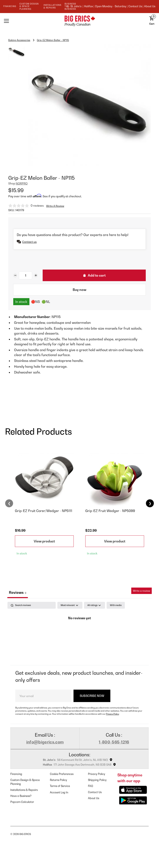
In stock (21, 302)
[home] (79, 21)
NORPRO (22, 183)
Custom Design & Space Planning (25, 781)
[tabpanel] (79, 632)
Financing (16, 774)
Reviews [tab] (17, 592)
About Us (149, 6)
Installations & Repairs (24, 789)
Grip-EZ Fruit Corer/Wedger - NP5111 (43, 511)
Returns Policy (58, 780)
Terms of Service (60, 786)
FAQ (90, 786)
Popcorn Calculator (22, 801)
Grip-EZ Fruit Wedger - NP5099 (110, 511)
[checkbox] (116, 605)
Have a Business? (20, 795)
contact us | (135, 6)
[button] (31, 21)
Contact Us (95, 792)
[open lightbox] (89, 105)
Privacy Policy (112, 714)
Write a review (141, 590)
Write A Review (55, 205)
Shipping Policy (97, 780)
